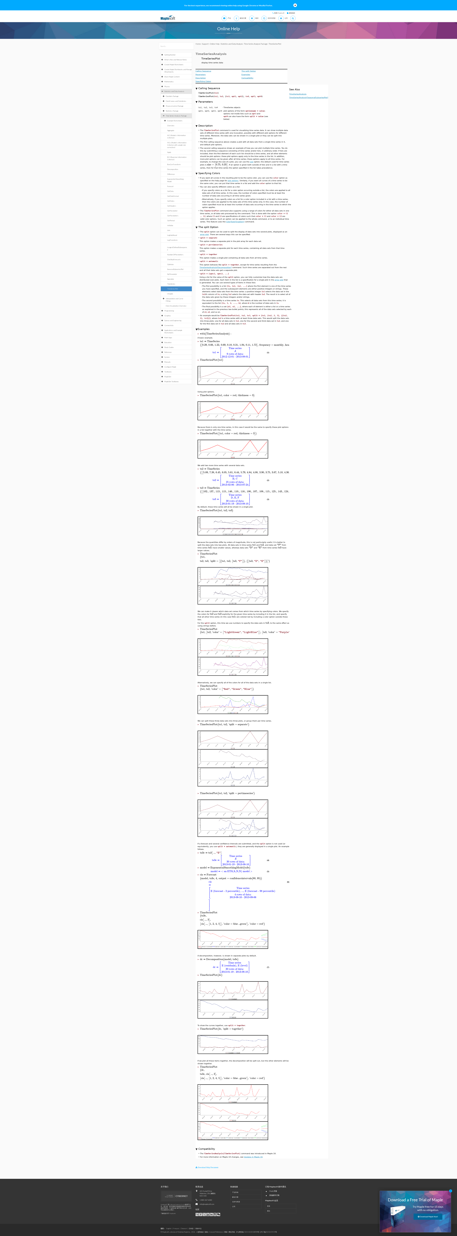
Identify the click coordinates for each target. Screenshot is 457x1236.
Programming (169, 311)
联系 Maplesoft (279, 13)
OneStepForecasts (174, 259)
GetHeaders (171, 206)
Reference (168, 352)
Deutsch (184, 1228)
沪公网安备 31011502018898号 (247, 1232)
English (168, 1228)
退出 (268, 1211)
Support (205, 44)
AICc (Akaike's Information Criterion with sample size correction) (176, 145)
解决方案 (235, 1197)
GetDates (170, 201)
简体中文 (198, 1228)
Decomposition (172, 169)
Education (167, 342)
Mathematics (169, 82)
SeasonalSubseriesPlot (175, 269)
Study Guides (169, 347)
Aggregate (170, 130)
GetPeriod (171, 220)
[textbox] (217, 164)
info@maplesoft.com (207, 1204)
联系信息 (199, 1186)
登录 (268, 1206)
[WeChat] (218, 1214)
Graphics (167, 316)
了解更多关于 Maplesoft (168, 1213)
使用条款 (200, 1232)
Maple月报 (273, 1191)
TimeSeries (171, 284)
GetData (170, 191)
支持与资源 (236, 1202)
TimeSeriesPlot (172, 289)
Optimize (170, 264)
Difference (171, 174)
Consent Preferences (216, 1232)
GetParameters (172, 216)
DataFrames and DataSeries (176, 101)
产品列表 (235, 1192)
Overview (170, 126)
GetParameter (172, 211)
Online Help (214, 44)
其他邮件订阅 (274, 1195)
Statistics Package (172, 111)
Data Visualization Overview (176, 306)
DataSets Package (172, 96)
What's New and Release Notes (175, 60)
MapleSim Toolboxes (171, 381)
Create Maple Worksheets (173, 65)
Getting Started (169, 55)
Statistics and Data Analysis (174, 91)
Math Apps (168, 337)
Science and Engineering (172, 320)
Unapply (170, 294)
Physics (167, 86)
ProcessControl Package (174, 106)
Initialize (170, 225)
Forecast (170, 186)
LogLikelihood (172, 235)
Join (168, 230)
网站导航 (232, 1232)
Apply (169, 152)
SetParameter (172, 274)
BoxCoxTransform (174, 164)
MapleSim (167, 377)
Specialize (170, 279)
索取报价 (292, 13)
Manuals (167, 362)
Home (198, 44)
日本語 (191, 1228)
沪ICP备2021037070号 (268, 1232)
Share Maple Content (172, 77)
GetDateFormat (173, 196)
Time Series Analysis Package (176, 116)
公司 (233, 1206)
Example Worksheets (174, 121)
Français (176, 1228)
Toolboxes (168, 372)
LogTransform (172, 240)
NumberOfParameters (175, 255)
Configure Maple (170, 367)
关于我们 (164, 1186)
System (167, 357)
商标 (225, 1232)
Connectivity (169, 325)
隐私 (206, 1232)
